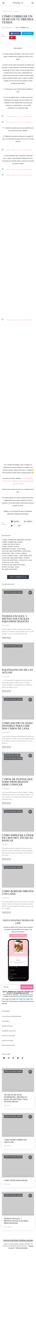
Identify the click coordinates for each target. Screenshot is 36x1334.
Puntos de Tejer (12, 755)
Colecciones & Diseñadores (11, 1016)
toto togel (31, 1001)
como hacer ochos (11, 544)
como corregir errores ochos (16, 540)
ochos (26, 558)
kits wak (21, 549)
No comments (22, 27)
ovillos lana (25, 560)
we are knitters (9, 569)
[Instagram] (9, 1058)
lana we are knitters (12, 558)
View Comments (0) (18, 577)
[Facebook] (4, 1058)
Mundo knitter (7, 1026)
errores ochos (9, 549)
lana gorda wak (9, 555)
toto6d (21, 1001)
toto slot (4, 1003)
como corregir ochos (12, 542)
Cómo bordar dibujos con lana (18, 892)
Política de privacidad (21, 1248)
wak (17, 567)
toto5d (25, 1001)
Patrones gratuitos (9, 1031)
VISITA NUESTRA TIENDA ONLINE (18, 1240)
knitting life (8, 553)
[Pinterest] (13, 1058)
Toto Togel (5, 999)
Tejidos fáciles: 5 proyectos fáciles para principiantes (15, 619)
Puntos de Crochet (8, 1035)
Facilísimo (5, 1021)
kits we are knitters (12, 551)
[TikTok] (22, 1058)
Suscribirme (27, 987)
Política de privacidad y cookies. (23, 996)
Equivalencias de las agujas (17, 671)
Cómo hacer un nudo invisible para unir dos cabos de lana (17, 726)
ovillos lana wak (10, 562)
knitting (27, 551)
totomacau (16, 1001)
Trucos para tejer (10, 11)
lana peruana (25, 555)
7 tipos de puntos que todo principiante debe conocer (17, 782)
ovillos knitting (10, 560)
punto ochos (8, 567)
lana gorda (21, 553)
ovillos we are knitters (13, 565)
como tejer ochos (10, 546)
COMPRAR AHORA (18, 935)
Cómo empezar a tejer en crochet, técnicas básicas (18, 838)
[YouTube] (18, 1058)
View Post (6, 637)
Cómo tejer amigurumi (15, 1180)
